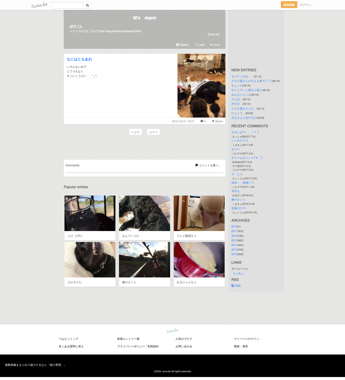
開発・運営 (241, 346)
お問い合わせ (183, 346)
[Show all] (213, 34)
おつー (235, 149)
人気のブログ (183, 339)
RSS (237, 286)
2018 (234, 226)
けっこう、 (238, 113)
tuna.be (172, 330)
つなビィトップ (68, 339)
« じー (136, 132)
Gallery (184, 45)
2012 (234, 254)
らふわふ (238, 273)
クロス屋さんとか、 (244, 108)
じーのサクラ (239, 140)
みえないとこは (241, 94)
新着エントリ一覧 (128, 339)
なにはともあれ (79, 59)
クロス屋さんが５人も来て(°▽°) (251, 81)
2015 (234, 240)
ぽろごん (76, 26)
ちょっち (237, 85)
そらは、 (237, 99)
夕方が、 (237, 104)
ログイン (305, 5)
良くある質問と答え (71, 346)
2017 (234, 231)
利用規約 (153, 346)
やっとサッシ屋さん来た (246, 90)
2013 (234, 249)
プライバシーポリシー (131, 346)
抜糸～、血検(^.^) (242, 182)
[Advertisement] (144, 147)
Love (201, 45)
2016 (234, 236)
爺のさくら (238, 199)
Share (216, 45)
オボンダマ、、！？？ (245, 132)
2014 (234, 245)
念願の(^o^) (238, 208)
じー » (154, 132)
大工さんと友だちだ (244, 117)
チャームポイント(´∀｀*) (246, 158)
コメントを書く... (209, 165)
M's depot (144, 17)
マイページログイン (246, 339)
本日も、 (237, 191)
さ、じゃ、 (238, 174)
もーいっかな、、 (242, 76)
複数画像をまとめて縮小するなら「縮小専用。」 (35, 365)
